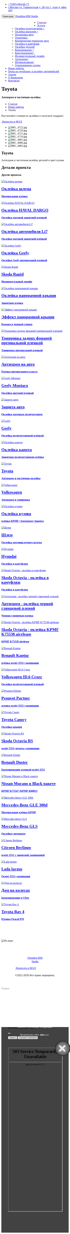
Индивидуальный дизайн (30, 56)
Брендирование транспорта (21, 1001)
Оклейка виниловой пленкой (51, 994)
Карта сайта (44, 1010)
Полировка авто (24, 34)
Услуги (41, 25)
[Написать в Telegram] (35, 930)
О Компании (15, 77)
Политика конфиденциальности (35, 978)
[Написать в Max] (35, 937)
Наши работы (16, 68)
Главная (41, 22)
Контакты (14, 80)
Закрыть (12, 1038)
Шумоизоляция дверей (49, 1007)
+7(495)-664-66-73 (18, 4)
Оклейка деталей (25, 46)
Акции (12, 74)
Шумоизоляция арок (18, 1007)
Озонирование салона (27, 65)
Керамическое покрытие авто (32, 40)
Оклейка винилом (26, 31)
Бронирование (24, 50)
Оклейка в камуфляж (27, 43)
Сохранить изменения (28, 1038)
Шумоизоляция (24, 62)
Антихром (22, 59)
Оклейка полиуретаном (30, 28)
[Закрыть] (9, 1033)
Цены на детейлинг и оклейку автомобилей (33, 71)
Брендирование (24, 53)
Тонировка (21, 37)
